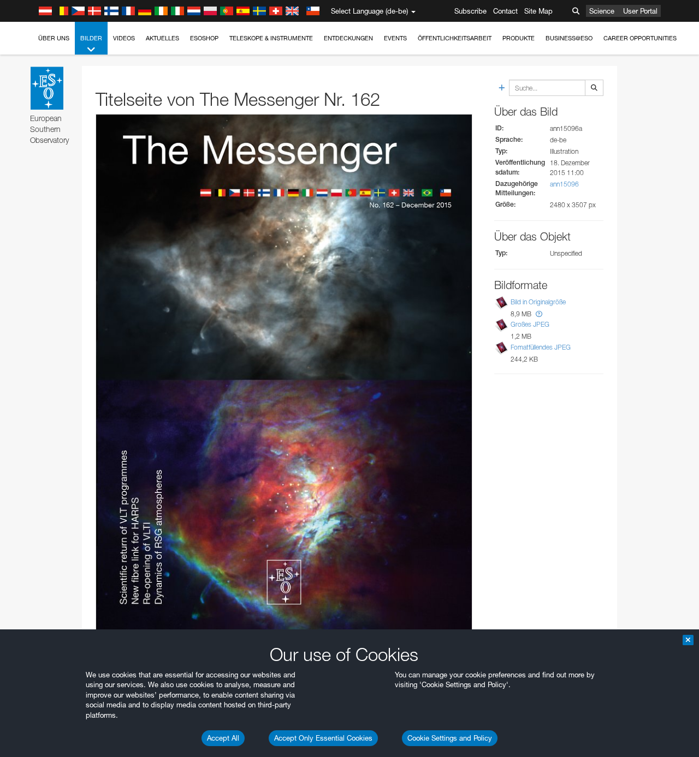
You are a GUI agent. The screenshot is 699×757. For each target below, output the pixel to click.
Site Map (538, 11)
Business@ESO (569, 38)
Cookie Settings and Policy (449, 738)
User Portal (640, 11)
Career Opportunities (640, 38)
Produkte (518, 38)
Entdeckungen (348, 38)
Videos (124, 38)
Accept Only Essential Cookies (323, 738)
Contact (505, 11)
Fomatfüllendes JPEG (541, 347)
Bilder (91, 38)
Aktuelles (162, 38)
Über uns (53, 38)
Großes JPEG (530, 325)
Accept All (223, 738)
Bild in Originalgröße (538, 302)
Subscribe (470, 11)
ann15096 (564, 184)
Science (601, 11)
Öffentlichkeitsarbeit (454, 38)
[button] (539, 314)
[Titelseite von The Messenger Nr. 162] (284, 380)
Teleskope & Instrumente (271, 38)
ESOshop (204, 38)
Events (395, 38)
